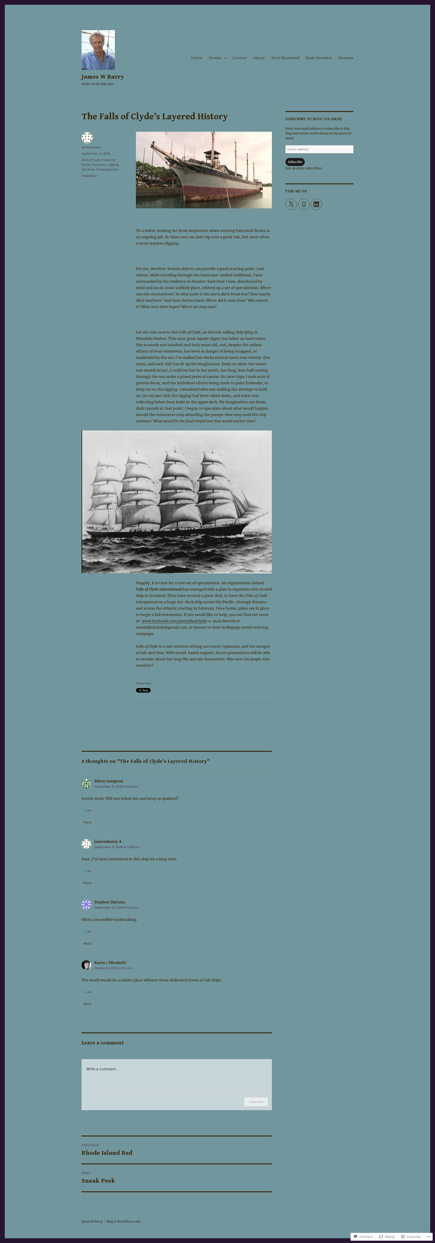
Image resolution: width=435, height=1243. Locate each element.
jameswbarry (91, 147)
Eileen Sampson (108, 781)
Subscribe (295, 162)
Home (196, 58)
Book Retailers (319, 58)
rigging (113, 164)
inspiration (89, 176)
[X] (291, 204)
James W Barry (103, 76)
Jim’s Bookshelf (285, 58)
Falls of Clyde (91, 160)
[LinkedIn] (316, 204)
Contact (239, 58)
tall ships (88, 169)
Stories (215, 58)
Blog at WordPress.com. (124, 1222)
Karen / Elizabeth (110, 962)
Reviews (345, 58)
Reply (87, 822)
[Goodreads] (303, 204)
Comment (256, 1102)
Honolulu (99, 164)
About (259, 58)
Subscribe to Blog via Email (313, 119)
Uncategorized (107, 169)
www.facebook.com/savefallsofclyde (174, 621)
